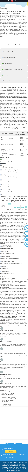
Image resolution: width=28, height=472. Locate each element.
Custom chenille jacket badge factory (11, 172)
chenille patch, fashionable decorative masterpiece (13, 294)
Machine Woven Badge (6, 406)
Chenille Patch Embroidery (7, 394)
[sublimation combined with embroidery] (5, 256)
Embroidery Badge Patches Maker (9, 398)
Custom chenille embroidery (8, 182)
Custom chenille (5, 187)
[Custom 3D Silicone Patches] (4, 251)
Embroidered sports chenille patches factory (10, 263)
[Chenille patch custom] (6, 165)
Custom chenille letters (7, 192)
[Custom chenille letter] (4, 159)
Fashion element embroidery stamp (9, 278)
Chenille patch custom (7, 167)
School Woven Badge (6, 404)
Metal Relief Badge (5, 396)
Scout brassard (4, 268)
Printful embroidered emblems (7, 248)
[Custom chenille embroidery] (4, 179)
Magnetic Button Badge (6, 391)
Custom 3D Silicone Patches (7, 253)
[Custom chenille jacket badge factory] (9, 170)
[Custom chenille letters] (6, 189)
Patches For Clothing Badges (8, 397)
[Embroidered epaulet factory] (4, 271)
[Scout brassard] (3, 266)
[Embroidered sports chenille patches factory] (7, 261)
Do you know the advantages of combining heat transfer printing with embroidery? (12, 311)
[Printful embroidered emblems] (6, 246)
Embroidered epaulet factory (7, 273)
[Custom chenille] (4, 184)
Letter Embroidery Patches (7, 393)
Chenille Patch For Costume (7, 400)
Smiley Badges (4, 401)
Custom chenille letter (6, 162)
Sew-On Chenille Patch (6, 403)
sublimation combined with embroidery (9, 258)
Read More (2, 163)
